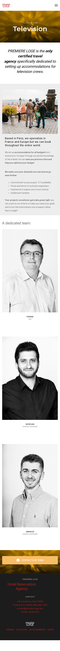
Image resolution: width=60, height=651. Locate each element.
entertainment (37, 630)
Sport (50, 630)
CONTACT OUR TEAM (32, 560)
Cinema (10, 630)
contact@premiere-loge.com (30, 608)
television (21, 630)
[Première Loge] (6, 5)
